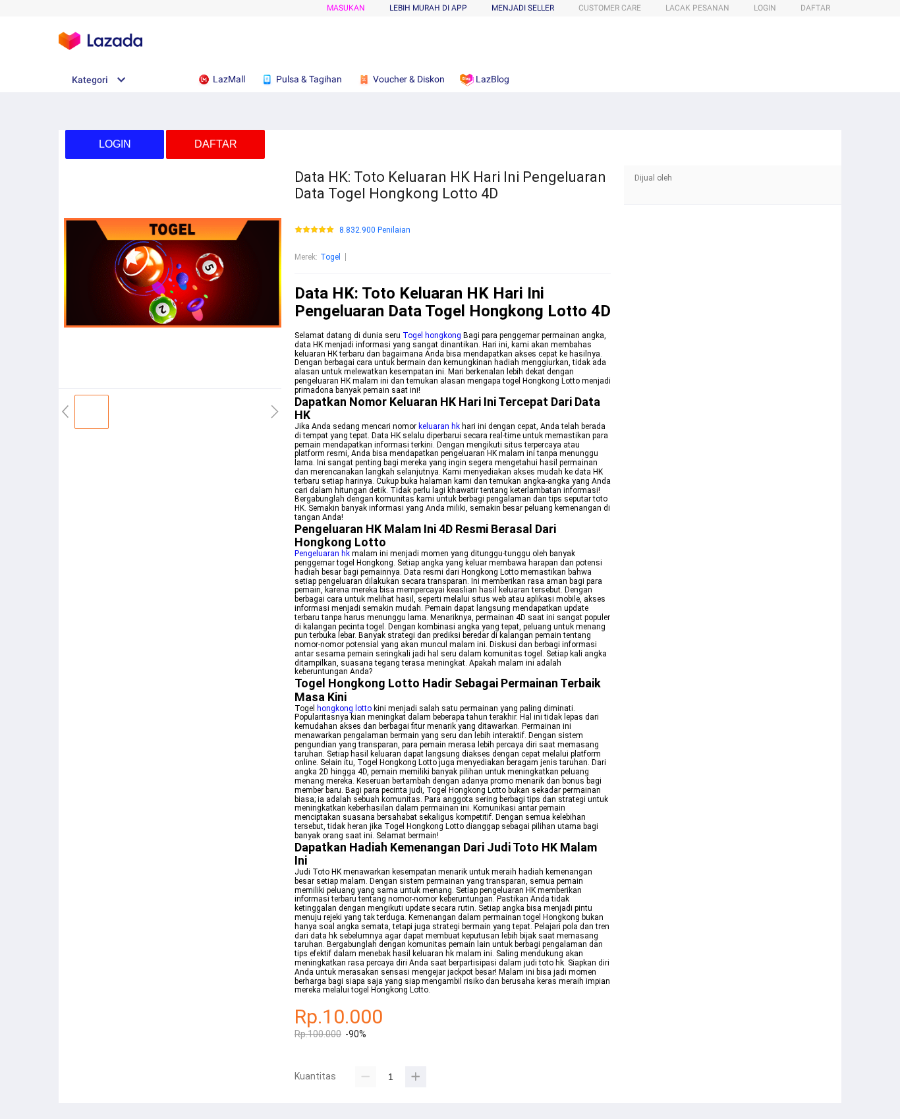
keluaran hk (439, 426)
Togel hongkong (432, 335)
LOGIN (765, 8)
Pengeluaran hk (322, 553)
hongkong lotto (344, 708)
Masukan (346, 8)
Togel (330, 257)
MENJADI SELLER (523, 8)
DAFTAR (815, 8)
